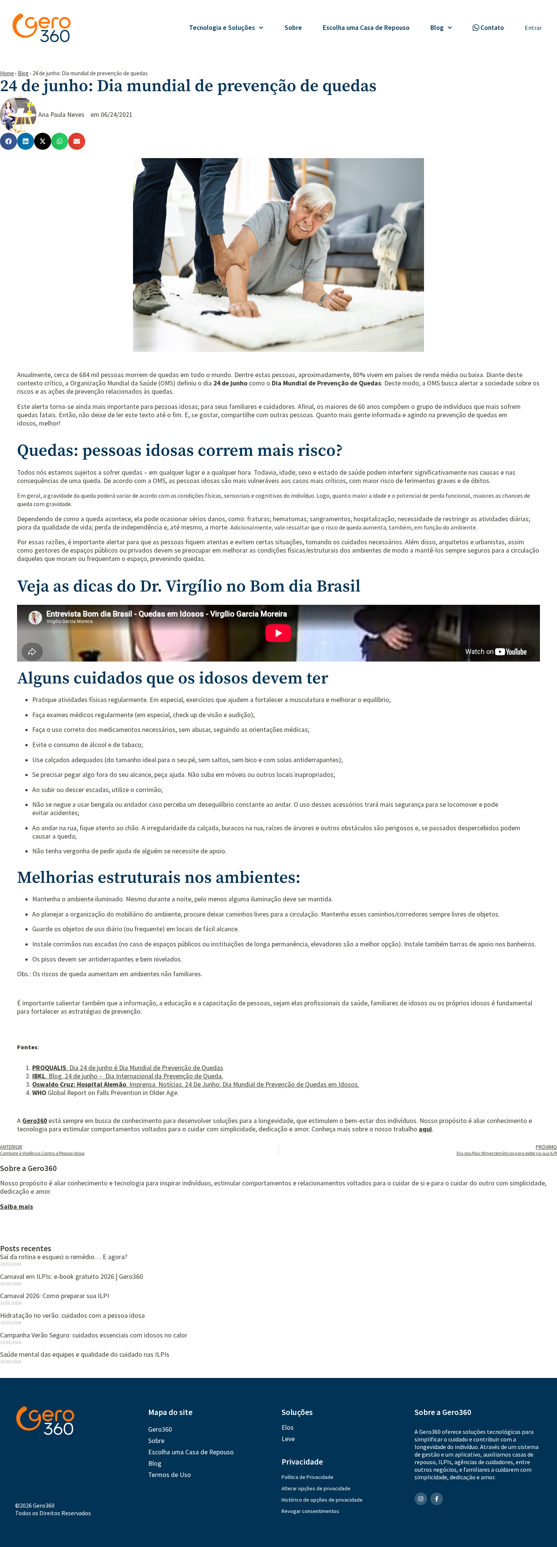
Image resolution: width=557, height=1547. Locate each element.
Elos (288, 1427)
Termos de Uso (169, 1475)
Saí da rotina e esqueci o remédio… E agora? (63, 1256)
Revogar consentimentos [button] (310, 1511)
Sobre (293, 27)
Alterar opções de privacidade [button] (316, 1488)
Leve (288, 1439)
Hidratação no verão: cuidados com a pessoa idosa (72, 1315)
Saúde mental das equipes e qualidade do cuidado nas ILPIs (84, 1354)
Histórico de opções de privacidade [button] (322, 1499)
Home (7, 73)
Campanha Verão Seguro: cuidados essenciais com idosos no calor (93, 1335)
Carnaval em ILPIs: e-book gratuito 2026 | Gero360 (71, 1276)
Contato (492, 27)
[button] (8, 141)
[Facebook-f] (436, 1499)
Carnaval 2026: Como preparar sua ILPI (54, 1295)
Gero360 (34, 1121)
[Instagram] (421, 1499)
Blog (437, 27)
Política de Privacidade (307, 1477)
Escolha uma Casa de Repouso (366, 27)
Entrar (533, 27)
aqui (425, 1129)
